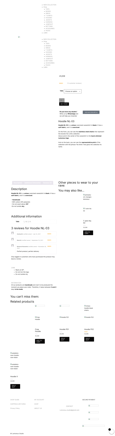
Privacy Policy (15, 408)
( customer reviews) (74, 83)
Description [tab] (18, 183)
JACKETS (49, 20)
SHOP (36, 404)
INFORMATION (16, 283)
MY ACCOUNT (39, 400)
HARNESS (49, 22)
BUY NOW (64, 104)
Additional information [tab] (33, 183)
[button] (57, 37)
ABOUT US (38, 408)
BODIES (48, 11)
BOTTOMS (49, 26)
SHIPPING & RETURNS (18, 404)
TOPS (47, 9)
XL (30, 221)
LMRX (45, 33)
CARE (13, 268)
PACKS (48, 30)
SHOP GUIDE (14, 400)
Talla (61, 91)
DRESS (48, 13)
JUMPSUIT (49, 24)
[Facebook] (60, 401)
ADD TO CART (87, 232)
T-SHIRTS (49, 15)
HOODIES (49, 18)
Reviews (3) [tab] (47, 183)
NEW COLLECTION (49, 5)
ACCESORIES (50, 28)
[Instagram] (65, 401)
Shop (45, 7)
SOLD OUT (63, 339)
